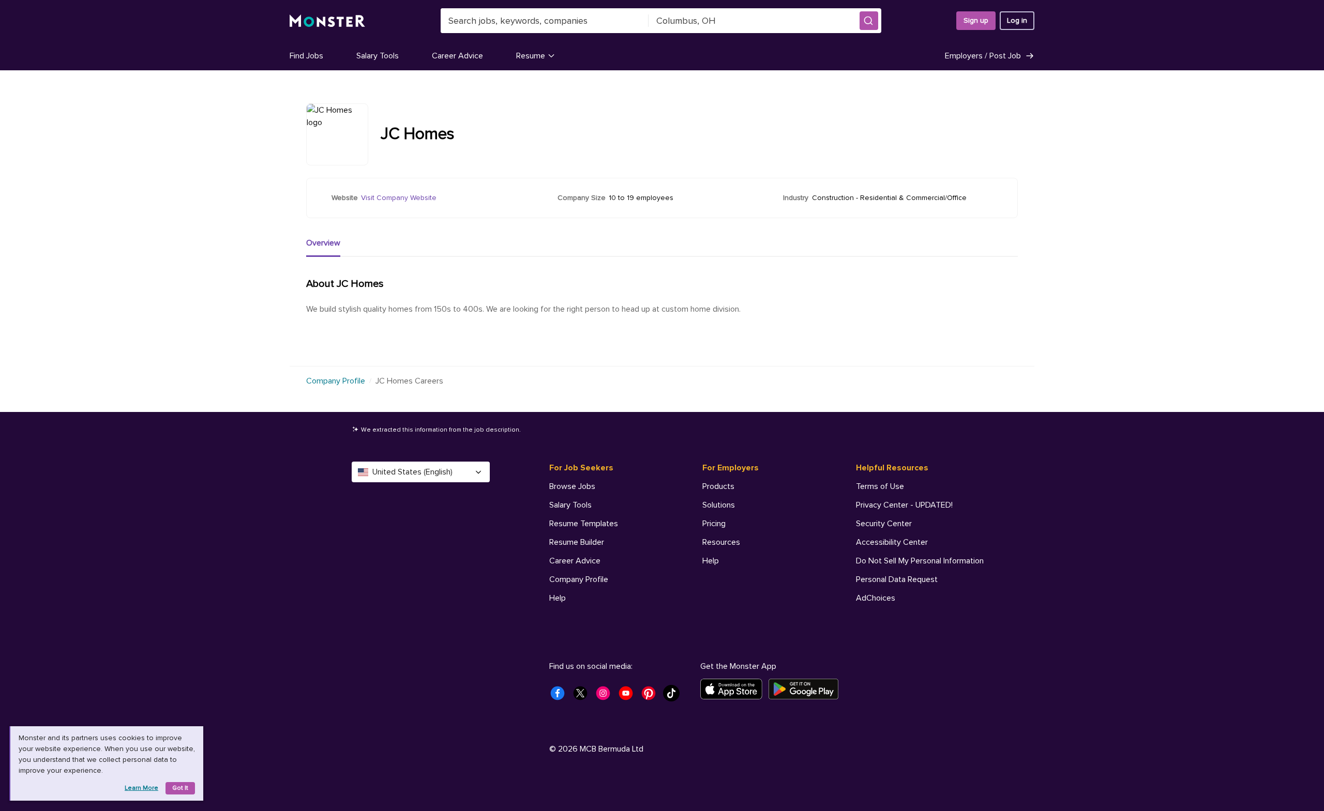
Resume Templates (583, 523)
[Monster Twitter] (583, 696)
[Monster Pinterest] (651, 696)
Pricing (714, 523)
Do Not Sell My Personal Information (920, 561)
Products (718, 486)
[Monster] (327, 20)
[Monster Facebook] (560, 696)
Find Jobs (306, 56)
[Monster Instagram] (606, 696)
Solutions (718, 505)
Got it (180, 788)
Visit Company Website (399, 197)
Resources (721, 542)
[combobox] (545, 20)
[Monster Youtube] (629, 696)
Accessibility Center (892, 542)
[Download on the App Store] (734, 689)
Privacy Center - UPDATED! (904, 505)
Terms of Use (880, 486)
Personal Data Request (897, 579)
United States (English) (412, 472)
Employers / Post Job (983, 56)
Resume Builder (576, 542)
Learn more (141, 788)
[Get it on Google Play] (807, 689)
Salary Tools (377, 56)
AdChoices (875, 598)
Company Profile (335, 381)
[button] (869, 20)
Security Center (884, 523)
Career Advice (457, 56)
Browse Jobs (572, 486)
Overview (323, 243)
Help (557, 598)
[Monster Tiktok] (674, 696)
